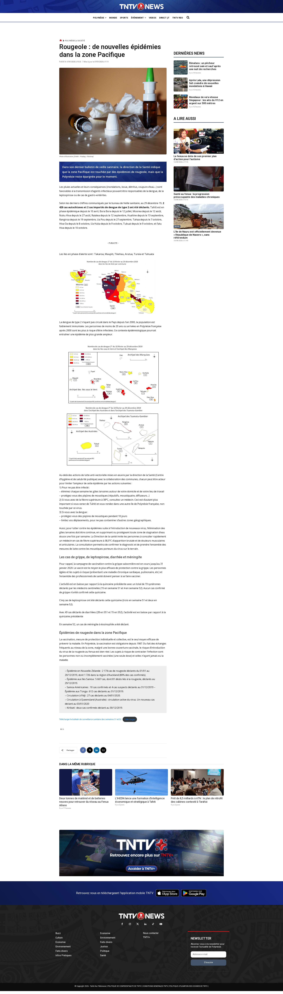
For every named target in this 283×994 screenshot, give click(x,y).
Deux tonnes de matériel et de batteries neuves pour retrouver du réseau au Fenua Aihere (83, 802)
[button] (187, 17)
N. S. (62, 729)
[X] (90, 750)
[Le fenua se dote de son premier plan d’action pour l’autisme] (199, 141)
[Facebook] (83, 750)
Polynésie (70, 40)
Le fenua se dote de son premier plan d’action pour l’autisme (195, 158)
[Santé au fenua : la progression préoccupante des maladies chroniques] (199, 178)
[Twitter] (138, 924)
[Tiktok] (153, 924)
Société (81, 40)
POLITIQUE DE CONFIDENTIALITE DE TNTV (124, 986)
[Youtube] (161, 924)
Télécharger (129, 719)
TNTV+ (146, 937)
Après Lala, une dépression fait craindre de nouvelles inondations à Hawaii (204, 83)
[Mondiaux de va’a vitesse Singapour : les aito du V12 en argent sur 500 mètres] (181, 101)
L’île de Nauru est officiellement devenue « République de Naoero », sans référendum (197, 234)
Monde (177, 226)
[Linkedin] (96, 750)
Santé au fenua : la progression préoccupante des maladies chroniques (197, 195)
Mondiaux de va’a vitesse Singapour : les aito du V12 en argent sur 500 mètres (206, 100)
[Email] (103, 750)
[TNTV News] (141, 915)
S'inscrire (208, 962)
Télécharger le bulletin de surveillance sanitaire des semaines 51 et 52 (90, 719)
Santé (177, 151)
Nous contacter (151, 933)
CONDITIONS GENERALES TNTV (155, 986)
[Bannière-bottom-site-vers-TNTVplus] (141, 875)
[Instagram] (130, 924)
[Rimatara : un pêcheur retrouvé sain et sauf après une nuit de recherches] (181, 67)
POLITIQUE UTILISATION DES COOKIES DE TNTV (188, 986)
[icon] (60, 40)
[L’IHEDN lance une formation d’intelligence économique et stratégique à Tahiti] (141, 782)
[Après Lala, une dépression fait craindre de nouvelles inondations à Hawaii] (181, 85)
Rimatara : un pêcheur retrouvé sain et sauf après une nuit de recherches (205, 66)
